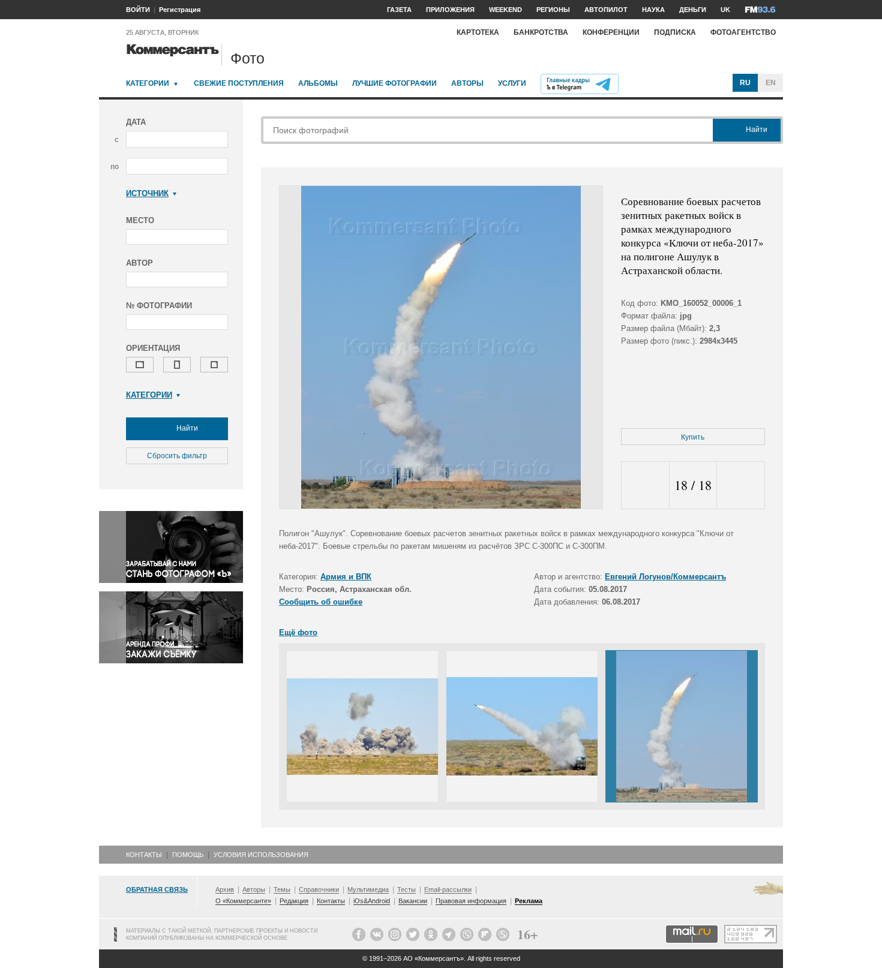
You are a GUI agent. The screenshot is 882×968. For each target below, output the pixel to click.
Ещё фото (298, 632)
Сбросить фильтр (177, 456)
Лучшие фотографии (394, 83)
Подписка (675, 32)
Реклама (528, 900)
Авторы (467, 83)
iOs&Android (371, 900)
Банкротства (541, 32)
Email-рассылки (448, 889)
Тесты (406, 889)
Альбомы (318, 83)
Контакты (144, 854)
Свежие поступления (239, 83)
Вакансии (412, 900)
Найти (186, 428)
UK (725, 9)
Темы (282, 889)
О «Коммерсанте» (243, 900)
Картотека (478, 32)
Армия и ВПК (345, 576)
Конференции (611, 32)
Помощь (187, 854)
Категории (147, 83)
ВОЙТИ (138, 9)
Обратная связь (157, 889)
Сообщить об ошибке (320, 601)
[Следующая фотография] (740, 485)
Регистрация (179, 9)
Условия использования (261, 854)
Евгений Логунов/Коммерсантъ (665, 576)
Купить (692, 437)
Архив (224, 889)
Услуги (512, 83)
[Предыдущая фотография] (645, 485)
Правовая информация (471, 900)
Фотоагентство (743, 32)
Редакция (294, 900)
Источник (147, 193)
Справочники (319, 889)
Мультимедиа (368, 889)
